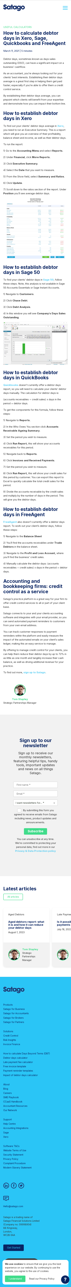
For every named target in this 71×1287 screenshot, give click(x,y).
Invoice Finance (11, 1044)
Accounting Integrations (15, 1128)
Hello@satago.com (13, 1206)
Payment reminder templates (18, 1070)
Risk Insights (9, 1040)
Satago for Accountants (16, 1013)
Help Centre (9, 1123)
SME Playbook (11, 1097)
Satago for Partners (13, 1022)
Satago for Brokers (13, 1018)
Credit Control (10, 1035)
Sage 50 (48, 279)
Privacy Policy (10, 1159)
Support (7, 1119)
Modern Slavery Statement (17, 1167)
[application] (65, 1280)
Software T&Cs (11, 1146)
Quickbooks (10, 385)
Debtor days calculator (15, 1058)
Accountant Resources (15, 1106)
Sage (6, 1132)
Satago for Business (14, 1009)
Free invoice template (14, 1066)
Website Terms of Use (14, 1150)
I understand (15, 1278)
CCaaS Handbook (12, 1101)
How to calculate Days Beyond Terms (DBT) (26, 1053)
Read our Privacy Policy (41, 1278)
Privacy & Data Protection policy (35, 850)
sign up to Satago (34, 672)
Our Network (10, 1110)
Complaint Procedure (14, 1163)
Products (8, 1004)
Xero (60, 125)
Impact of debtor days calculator (20, 1075)
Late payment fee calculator (18, 1062)
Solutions (8, 1031)
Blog (5, 1088)
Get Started (13, 1247)
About (6, 1084)
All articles (13, 896)
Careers (7, 1093)
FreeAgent (10, 521)
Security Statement (13, 1154)
